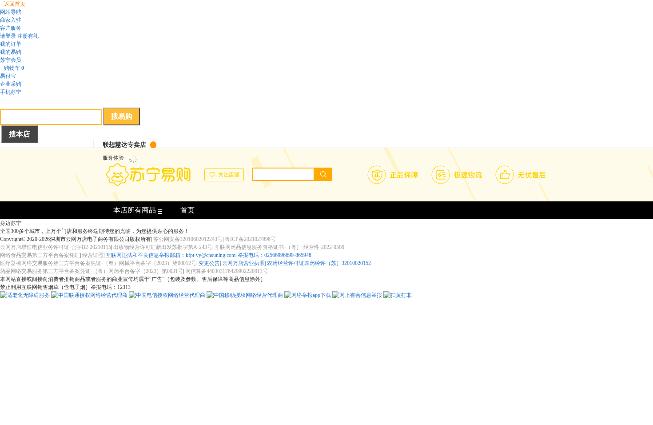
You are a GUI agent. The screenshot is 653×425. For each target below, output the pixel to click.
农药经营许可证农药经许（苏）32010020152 (319, 263)
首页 (187, 210)
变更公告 (209, 263)
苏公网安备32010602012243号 (188, 239)
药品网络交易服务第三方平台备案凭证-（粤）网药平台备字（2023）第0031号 (91, 271)
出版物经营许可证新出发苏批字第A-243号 (162, 247)
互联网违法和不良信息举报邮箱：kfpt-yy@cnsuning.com (170, 255)
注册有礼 (28, 36)
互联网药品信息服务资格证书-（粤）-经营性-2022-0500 (279, 247)
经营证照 (93, 255)
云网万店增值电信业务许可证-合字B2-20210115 (55, 247)
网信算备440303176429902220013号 (226, 271)
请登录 (8, 36)
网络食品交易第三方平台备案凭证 (40, 255)
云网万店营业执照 (243, 263)
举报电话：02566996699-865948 (274, 255)
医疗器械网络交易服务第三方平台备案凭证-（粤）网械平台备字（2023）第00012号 (98, 263)
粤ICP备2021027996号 (250, 239)
